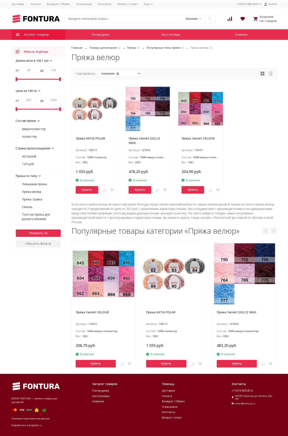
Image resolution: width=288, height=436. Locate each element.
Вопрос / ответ (128, 4)
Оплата (36, 4)
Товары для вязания (103, 48)
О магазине (84, 4)
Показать (36, 233)
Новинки (241, 34)
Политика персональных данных (30, 418)
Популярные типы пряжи (163, 48)
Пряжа (131, 48)
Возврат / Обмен (58, 4)
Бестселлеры (170, 34)
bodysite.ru (35, 425)
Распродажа (100, 34)
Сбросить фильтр (38, 243)
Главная (76, 48)
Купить (87, 190)
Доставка (17, 4)
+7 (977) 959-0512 (242, 390)
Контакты (104, 4)
